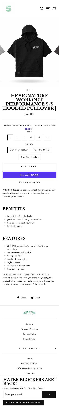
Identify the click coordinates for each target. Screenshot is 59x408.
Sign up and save (29, 348)
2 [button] (30, 90)
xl (31, 137)
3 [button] (32, 90)
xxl (39, 137)
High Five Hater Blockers (23, 402)
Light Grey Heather (19, 149)
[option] (29, 52)
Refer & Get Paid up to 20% (30, 368)
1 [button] (27, 90)
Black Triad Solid (41, 149)
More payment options (29, 181)
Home (29, 358)
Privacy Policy (29, 333)
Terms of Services (29, 328)
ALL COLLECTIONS (29, 363)
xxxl (47, 137)
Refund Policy (29, 338)
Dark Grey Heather (29, 156)
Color (29, 144)
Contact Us (29, 373)
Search (29, 324)
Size (29, 132)
